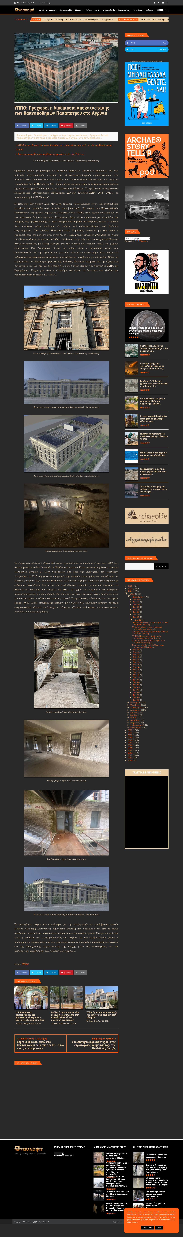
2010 (130, 760)
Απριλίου (135, 720)
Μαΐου (133, 717)
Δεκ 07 (136, 684)
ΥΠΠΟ (25, 963)
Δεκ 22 (138, 619)
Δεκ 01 (136, 699)
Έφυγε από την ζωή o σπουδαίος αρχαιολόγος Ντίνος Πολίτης (51, 154)
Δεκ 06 (136, 687)
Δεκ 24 (136, 614)
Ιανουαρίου (135, 727)
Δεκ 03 (136, 694)
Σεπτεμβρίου (136, 707)
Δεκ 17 (136, 659)
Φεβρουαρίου (136, 725)
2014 (130, 750)
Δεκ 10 (136, 677)
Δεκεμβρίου (138, 596)
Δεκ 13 (136, 669)
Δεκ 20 (136, 652)
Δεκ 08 (136, 682)
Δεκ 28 (136, 606)
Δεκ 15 (136, 664)
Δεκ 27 (136, 609)
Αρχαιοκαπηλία (66, 10)
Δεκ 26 (136, 611)
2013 (130, 752)
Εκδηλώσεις (137, 10)
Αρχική (41, 10)
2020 (130, 735)
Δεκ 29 (136, 604)
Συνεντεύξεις (123, 10)
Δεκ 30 (136, 601)
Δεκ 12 (136, 672)
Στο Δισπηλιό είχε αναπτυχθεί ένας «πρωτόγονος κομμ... (148, 641)
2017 (130, 742)
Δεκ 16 (136, 662)
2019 (130, 737)
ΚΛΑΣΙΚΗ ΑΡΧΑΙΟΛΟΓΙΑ (46, 20)
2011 (130, 757)
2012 (130, 755)
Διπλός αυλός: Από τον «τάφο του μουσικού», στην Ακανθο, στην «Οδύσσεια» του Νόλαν (94, 20)
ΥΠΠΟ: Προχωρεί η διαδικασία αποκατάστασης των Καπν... (146, 637)
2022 (130, 730)
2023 (132, 593)
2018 (130, 740)
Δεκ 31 (136, 599)
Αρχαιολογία (51, 10)
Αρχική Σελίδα (118, 1221)
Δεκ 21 (136, 649)
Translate (144, 240)
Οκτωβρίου (135, 704)
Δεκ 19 (136, 654)
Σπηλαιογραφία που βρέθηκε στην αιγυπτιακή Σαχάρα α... (148, 646)
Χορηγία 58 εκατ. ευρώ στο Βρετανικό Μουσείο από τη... (150, 632)
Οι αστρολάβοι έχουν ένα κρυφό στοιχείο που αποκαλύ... (147, 627)
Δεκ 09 (136, 679)
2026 (130, 585)
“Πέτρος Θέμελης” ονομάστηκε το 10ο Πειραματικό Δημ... (150, 623)
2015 (130, 747)
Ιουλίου (134, 712)
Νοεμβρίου (135, 702)
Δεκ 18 (136, 657)
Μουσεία (78, 10)
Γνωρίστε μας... (45, 2)
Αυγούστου (135, 710)
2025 (130, 588)
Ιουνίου (134, 714)
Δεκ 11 (136, 674)
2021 (130, 732)
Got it (159, 1227)
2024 (130, 590)
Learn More (147, 1227)
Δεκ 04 (136, 692)
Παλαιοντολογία (92, 10)
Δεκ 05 (136, 689)
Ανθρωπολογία (108, 10)
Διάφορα (149, 10)
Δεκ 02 (136, 697)
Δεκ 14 (136, 667)
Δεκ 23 (136, 616)
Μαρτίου (134, 722)
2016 (130, 745)
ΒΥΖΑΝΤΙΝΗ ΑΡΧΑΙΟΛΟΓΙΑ (147, 20)
